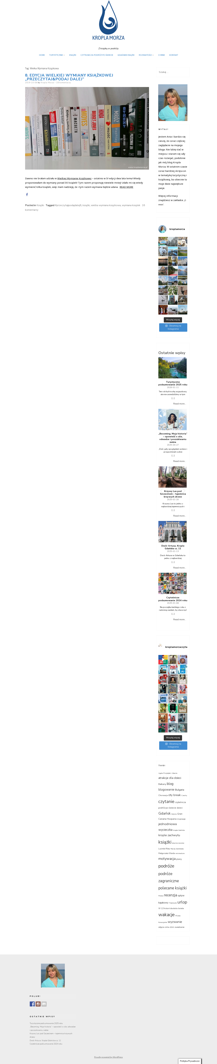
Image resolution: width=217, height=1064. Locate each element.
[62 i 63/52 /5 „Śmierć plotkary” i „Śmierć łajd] (182, 669)
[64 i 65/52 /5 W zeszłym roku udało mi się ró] (172, 669)
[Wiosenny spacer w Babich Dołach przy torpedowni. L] (163, 300)
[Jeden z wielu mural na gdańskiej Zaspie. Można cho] (172, 300)
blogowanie (166, 789)
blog (170, 783)
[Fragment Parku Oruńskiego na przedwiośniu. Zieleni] (182, 300)
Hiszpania (171, 818)
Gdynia (174, 814)
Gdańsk (164, 813)
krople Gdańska (179, 830)
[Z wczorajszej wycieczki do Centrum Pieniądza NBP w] (163, 309)
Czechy (184, 795)
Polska (160, 896)
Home (42, 55)
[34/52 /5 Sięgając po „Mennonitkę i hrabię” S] (182, 718)
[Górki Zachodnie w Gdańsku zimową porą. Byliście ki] (172, 309)
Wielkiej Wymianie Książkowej (74, 178)
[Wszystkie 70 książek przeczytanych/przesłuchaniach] (163, 659)
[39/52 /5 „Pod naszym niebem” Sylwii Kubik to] (163, 708)
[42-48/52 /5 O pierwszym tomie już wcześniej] (172, 698)
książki (86, 205)
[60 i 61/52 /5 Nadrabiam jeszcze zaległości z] (163, 679)
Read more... (179, 403)
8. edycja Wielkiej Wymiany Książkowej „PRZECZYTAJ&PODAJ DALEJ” (69, 77)
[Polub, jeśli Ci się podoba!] (32, 1004)
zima (167, 927)
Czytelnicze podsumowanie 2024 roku (172, 599)
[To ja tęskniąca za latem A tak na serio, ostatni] (172, 251)
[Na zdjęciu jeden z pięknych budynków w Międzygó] (163, 270)
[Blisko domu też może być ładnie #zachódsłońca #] (163, 261)
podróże (166, 866)
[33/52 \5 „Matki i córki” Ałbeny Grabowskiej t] (163, 727)
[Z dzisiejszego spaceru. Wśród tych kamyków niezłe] (163, 290)
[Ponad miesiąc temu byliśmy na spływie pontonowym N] (172, 270)
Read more (126, 186)
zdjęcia (161, 927)
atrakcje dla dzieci (169, 778)
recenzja (170, 895)
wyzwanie (175, 922)
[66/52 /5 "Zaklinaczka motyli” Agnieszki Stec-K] (163, 669)
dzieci (180, 807)
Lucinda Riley (164, 848)
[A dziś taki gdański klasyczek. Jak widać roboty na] (182, 270)
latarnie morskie (178, 843)
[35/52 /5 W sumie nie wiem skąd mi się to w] (172, 718)
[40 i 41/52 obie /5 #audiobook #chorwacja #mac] (182, 698)
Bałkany (162, 784)
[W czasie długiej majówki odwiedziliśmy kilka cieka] (182, 290)
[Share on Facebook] (27, 194)
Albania (174, 773)
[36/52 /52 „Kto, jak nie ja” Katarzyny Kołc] (163, 718)
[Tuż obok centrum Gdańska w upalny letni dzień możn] (172, 280)
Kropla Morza (47, 82)
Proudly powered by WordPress (108, 1057)
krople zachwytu (169, 835)
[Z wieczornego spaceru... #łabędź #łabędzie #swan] (182, 280)
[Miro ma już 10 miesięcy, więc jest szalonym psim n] (163, 251)
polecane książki (172, 888)
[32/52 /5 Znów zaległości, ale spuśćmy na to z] (172, 727)
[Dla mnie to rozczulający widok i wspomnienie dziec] (172, 290)
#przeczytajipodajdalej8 (68, 205)
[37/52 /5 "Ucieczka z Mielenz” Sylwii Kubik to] (182, 708)
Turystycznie (56, 55)
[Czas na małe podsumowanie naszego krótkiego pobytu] (163, 241)
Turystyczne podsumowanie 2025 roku (172, 383)
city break (174, 795)
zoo (172, 927)
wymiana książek (131, 205)
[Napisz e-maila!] (44, 1004)
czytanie (166, 802)
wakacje (166, 915)
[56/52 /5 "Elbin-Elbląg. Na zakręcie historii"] (182, 679)
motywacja (167, 858)
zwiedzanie (179, 927)
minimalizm (180, 853)
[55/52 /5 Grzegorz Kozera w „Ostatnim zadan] (163, 689)
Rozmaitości (145, 55)
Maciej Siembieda (177, 849)
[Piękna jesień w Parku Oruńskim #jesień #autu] (172, 261)
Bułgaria (179, 790)
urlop (182, 902)
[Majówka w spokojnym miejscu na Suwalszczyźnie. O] (182, 251)
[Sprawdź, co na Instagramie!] (38, 1004)
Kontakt (173, 55)
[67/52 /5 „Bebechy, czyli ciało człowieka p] (182, 659)
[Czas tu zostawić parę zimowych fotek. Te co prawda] (172, 241)
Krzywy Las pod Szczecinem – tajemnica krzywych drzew (173, 494)
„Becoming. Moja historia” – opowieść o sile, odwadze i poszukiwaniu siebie (172, 438)
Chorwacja (163, 795)
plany (179, 859)
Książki (72, 55)
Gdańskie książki (126, 55)
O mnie (161, 55)
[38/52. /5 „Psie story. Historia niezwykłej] (172, 708)
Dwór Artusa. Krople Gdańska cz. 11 (172, 547)
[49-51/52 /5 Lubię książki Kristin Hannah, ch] (163, 698)
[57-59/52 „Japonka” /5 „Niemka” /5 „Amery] (172, 679)
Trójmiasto (173, 903)
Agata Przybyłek (164, 773)
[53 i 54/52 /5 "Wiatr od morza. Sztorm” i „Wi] (172, 689)
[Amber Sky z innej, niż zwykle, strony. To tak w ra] (163, 280)
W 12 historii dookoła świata (171, 908)
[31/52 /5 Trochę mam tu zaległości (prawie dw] (182, 727)
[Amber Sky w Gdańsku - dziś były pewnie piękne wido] (182, 309)
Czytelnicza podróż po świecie (97, 55)
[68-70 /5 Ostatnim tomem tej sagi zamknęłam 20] (172, 659)
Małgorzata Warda (166, 853)
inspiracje (181, 819)
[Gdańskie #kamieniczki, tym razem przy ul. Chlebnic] (182, 261)
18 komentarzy (63, 82)
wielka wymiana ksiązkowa (106, 205)
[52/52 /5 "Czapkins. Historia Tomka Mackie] (182, 689)
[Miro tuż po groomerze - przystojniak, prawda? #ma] (182, 241)
